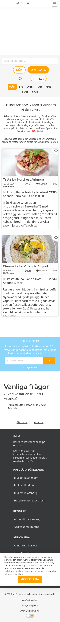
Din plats (38, 69)
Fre (48, 86)
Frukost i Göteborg (25, 493)
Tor (39, 86)
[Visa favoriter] (20, 78)
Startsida (22, 422)
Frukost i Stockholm (26, 477)
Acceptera (30, 579)
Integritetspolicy (32, 367)
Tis (21, 86)
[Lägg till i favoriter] (56, 151)
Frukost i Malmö (24, 485)
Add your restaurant (26, 527)
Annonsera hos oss (25, 545)
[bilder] (5, 260)
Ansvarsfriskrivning (30, 610)
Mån (12, 86)
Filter (40, 79)
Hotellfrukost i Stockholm (29, 500)
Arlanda (39, 422)
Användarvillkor (30, 600)
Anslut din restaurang (27, 519)
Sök (19, 69)
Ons (30, 86)
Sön (35, 92)
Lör (25, 92)
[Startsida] (6, 3)
